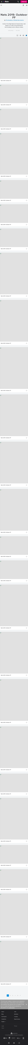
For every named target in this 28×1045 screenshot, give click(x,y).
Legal (2, 1026)
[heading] (6, 1)
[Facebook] (9, 1043)
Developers (4, 1016)
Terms (2, 1028)
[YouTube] (14, 1043)
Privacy (15, 1026)
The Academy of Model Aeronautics (15, 20)
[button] (23, 5)
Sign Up (24, 1)
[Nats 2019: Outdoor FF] (14, 58)
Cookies (16, 1016)
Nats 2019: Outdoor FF (6, 80)
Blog (2, 1014)
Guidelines (3, 1019)
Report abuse (17, 1019)
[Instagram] (19, 1043)
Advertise (16, 1014)
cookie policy (12, 1007)
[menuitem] (18, 2)
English (3, 1021)
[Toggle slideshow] (17, 35)
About (2, 1011)
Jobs (15, 1011)
